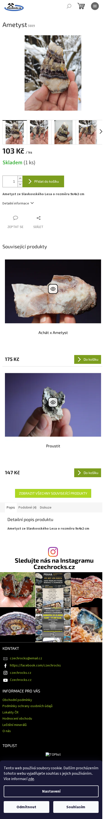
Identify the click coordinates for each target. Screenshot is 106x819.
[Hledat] (69, 6)
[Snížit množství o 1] (20, 184)
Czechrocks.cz (21, 679)
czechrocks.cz (20, 672)
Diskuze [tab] (46, 507)
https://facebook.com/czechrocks (35, 665)
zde (31, 779)
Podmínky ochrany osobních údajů (27, 706)
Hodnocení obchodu (17, 718)
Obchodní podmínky (17, 700)
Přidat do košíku (46, 181)
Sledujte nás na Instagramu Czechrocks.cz (54, 563)
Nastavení (51, 791)
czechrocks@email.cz (26, 658)
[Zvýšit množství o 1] (20, 178)
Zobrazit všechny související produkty (53, 493)
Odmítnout (26, 807)
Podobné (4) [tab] (27, 507)
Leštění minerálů (14, 725)
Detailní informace (15, 203)
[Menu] (95, 6)
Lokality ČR (10, 712)
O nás (6, 731)
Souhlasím (75, 807)
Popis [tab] (11, 507)
